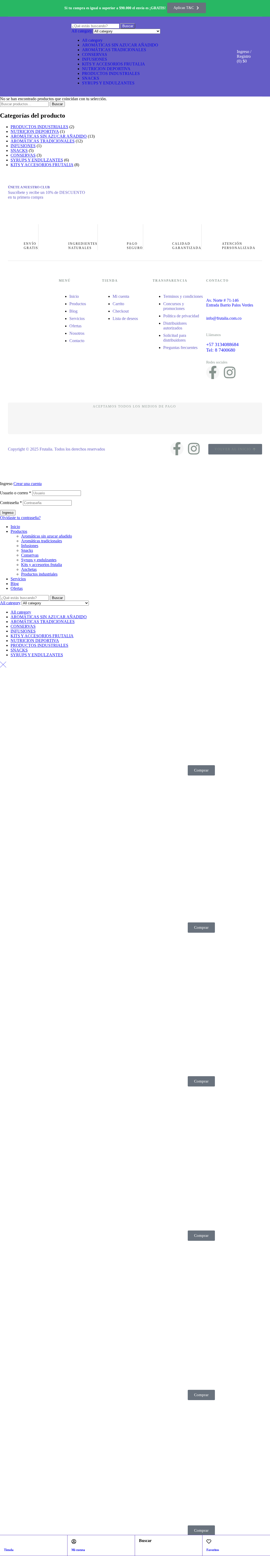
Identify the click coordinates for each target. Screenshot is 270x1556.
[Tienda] (6, 1541)
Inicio (15, 526)
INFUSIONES (94, 59)
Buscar (57, 104)
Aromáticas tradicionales (41, 541)
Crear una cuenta (27, 483)
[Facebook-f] (212, 372)
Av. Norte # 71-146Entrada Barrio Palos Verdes (229, 302)
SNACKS (90, 78)
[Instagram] (229, 372)
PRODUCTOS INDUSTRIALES (111, 73)
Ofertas (17, 588)
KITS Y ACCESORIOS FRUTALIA (113, 64)
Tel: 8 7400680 (220, 350)
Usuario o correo (15, 493)
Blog (15, 583)
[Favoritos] (208, 1541)
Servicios (18, 579)
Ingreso (7, 513)
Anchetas (29, 569)
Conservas (29, 555)
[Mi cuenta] (73, 1541)
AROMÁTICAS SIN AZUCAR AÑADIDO (120, 45)
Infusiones (29, 545)
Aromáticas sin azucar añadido (46, 536)
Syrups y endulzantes (38, 560)
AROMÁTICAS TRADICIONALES (114, 49)
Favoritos (212, 1550)
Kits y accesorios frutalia (41, 564)
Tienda (8, 1550)
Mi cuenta (78, 1550)
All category (92, 40)
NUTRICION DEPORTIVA (106, 68)
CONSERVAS (94, 54)
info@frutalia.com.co (224, 318)
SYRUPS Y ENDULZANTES (108, 83)
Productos (19, 531)
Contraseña (11, 502)
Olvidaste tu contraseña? (20, 517)
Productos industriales (39, 574)
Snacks (27, 550)
